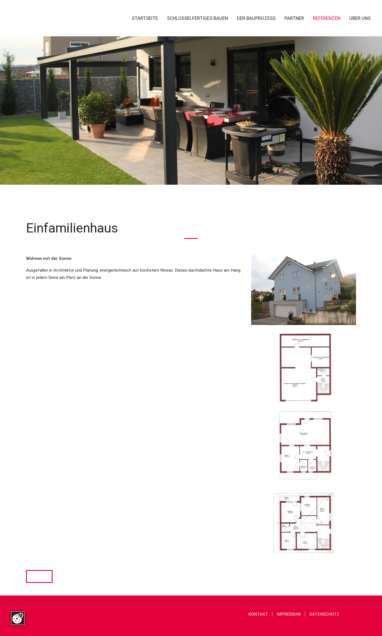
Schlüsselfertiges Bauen (197, 18)
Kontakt (258, 614)
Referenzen (326, 18)
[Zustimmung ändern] (18, 618)
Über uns (360, 18)
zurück (39, 576)
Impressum (289, 614)
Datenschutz (324, 614)
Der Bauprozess (256, 18)
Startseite (145, 18)
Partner (294, 18)
